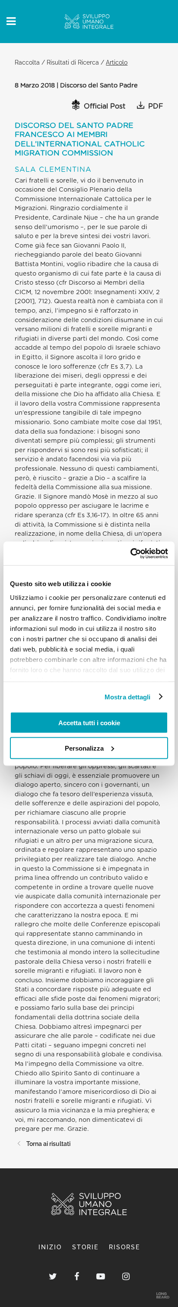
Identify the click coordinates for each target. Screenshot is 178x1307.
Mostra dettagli (128, 696)
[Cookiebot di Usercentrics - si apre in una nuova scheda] (130, 553)
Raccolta (27, 62)
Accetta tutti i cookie (89, 722)
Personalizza (84, 747)
